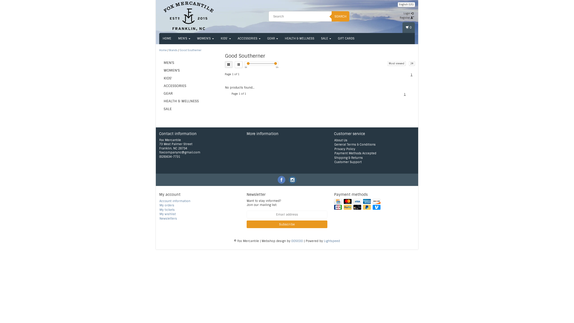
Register (405, 17)
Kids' (225, 38)
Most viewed (396, 63)
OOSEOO (297, 241)
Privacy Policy (344, 149)
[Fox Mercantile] (188, 15)
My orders (166, 205)
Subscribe (287, 224)
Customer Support (348, 162)
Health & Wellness (299, 38)
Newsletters (168, 218)
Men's (183, 38)
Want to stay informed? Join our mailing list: (264, 203)
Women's (204, 38)
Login (407, 13)
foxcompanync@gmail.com (179, 152)
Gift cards (346, 38)
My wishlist (167, 214)
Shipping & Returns (348, 158)
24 (411, 63)
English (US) (406, 4)
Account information (174, 201)
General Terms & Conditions (355, 144)
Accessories (248, 38)
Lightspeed (332, 241)
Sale (325, 38)
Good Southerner (190, 50)
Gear (271, 38)
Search (340, 16)
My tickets (167, 210)
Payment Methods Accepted (355, 153)
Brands (173, 50)
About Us (340, 140)
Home (167, 38)
